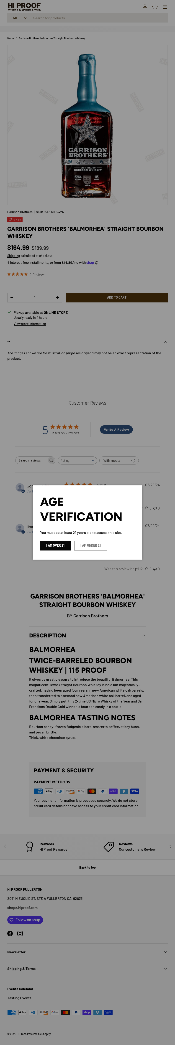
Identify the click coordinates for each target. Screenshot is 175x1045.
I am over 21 (55, 545)
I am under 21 (90, 545)
